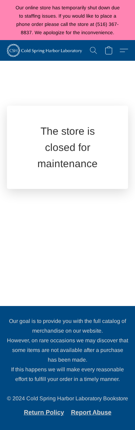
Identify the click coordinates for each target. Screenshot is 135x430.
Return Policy (44, 412)
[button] (46, 50)
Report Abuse (91, 412)
